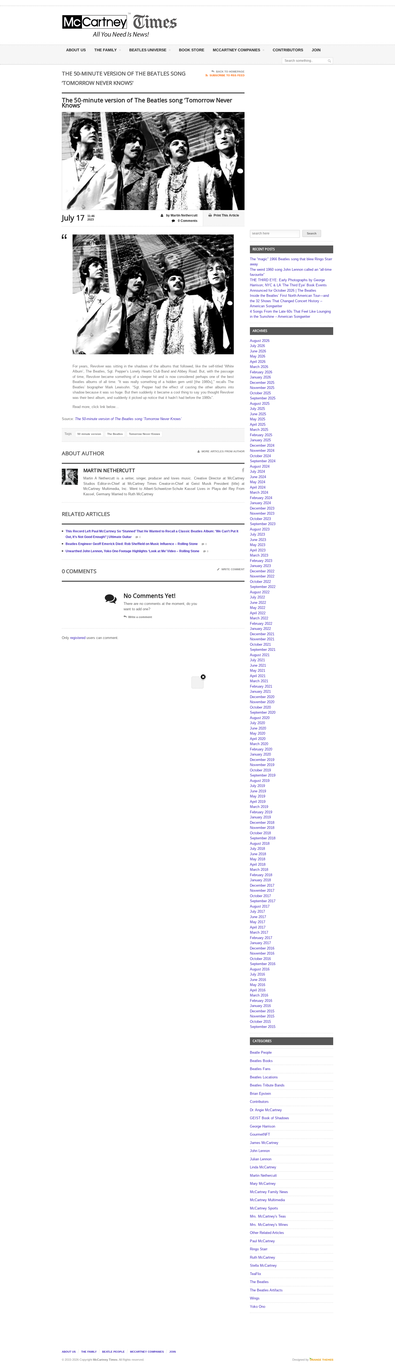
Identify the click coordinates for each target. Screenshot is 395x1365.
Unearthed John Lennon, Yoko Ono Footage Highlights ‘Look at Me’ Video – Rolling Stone (132, 551)
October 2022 (260, 582)
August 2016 (260, 969)
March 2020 (259, 744)
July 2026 (257, 346)
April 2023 (257, 550)
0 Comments (187, 221)
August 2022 (260, 592)
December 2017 (262, 885)
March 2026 (259, 367)
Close (203, 677)
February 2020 (261, 749)
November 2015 (262, 1016)
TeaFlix (255, 1274)
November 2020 (262, 702)
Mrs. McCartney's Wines (269, 1225)
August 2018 (260, 844)
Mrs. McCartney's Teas (268, 1216)
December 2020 (262, 697)
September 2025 (262, 398)
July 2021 (257, 660)
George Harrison (262, 1126)
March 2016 (259, 995)
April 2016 (257, 990)
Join (316, 50)
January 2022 (260, 629)
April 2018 (257, 864)
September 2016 (262, 964)
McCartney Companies (147, 1351)
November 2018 (262, 828)
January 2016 (260, 1006)
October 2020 (260, 707)
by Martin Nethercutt (181, 215)
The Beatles (115, 433)
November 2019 (262, 765)
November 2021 (262, 639)
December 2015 (262, 1011)
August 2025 (260, 404)
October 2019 (260, 770)
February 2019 (261, 812)
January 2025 (260, 440)
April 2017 (257, 927)
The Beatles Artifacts (266, 1290)
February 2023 (261, 561)
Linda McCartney (263, 1167)
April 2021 (257, 676)
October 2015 (260, 1022)
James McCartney (264, 1143)
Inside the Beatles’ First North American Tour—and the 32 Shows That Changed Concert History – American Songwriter (289, 301)
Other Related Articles (267, 1233)
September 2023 (262, 524)
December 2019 (262, 760)
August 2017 (260, 906)
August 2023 (260, 529)
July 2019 (257, 786)
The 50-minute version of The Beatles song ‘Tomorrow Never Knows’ (128, 419)
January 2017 (260, 943)
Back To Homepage (230, 71)
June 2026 (258, 351)
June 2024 (258, 477)
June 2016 (258, 980)
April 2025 (257, 424)
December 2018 (262, 823)
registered (78, 638)
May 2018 (257, 859)
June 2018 (258, 854)
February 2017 (261, 938)
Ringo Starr (258, 1249)
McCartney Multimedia (267, 1200)
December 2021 (262, 634)
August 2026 (260, 341)
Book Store (191, 50)
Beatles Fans (260, 1069)
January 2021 (260, 691)
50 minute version (89, 433)
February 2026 (261, 372)
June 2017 (258, 917)
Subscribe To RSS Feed (227, 75)
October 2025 (260, 393)
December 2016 (262, 948)
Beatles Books (261, 1061)
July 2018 (257, 849)
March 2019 (259, 807)
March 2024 (259, 492)
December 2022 (262, 571)
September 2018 (262, 838)
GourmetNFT (260, 1134)
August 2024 (260, 466)
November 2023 (262, 513)
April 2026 (257, 362)
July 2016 (257, 974)
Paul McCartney (262, 1241)
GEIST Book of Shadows (269, 1118)
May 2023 (257, 545)
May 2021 (257, 671)
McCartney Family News (269, 1192)
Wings (255, 1298)
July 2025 (257, 409)
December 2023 (262, 508)
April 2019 (257, 802)
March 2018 (259, 870)
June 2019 (258, 791)
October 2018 (260, 833)
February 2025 (261, 435)
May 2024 (257, 482)
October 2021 (260, 644)
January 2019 (260, 817)
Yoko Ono (257, 1307)
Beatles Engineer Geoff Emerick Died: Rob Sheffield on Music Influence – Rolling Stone (132, 544)
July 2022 (257, 597)
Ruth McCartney (262, 1257)
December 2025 (262, 383)
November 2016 (262, 953)
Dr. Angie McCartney (266, 1110)
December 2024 (262, 445)
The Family (105, 50)
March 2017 (259, 932)
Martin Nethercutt (263, 1175)
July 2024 (257, 472)
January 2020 (260, 754)
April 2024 (257, 487)
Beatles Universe (147, 50)
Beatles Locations (264, 1077)
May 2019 (257, 796)
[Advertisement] (250, 25)
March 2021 (259, 681)
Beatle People (261, 1052)
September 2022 (262, 587)
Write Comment (233, 569)
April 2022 (257, 613)
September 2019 (262, 775)
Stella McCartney (263, 1265)
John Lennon (260, 1151)
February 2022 (261, 624)
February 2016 (261, 1001)
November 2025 (262, 388)
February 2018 (261, 875)
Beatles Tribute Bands (267, 1085)
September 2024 (262, 461)
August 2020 (260, 718)
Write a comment (140, 617)
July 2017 (257, 911)
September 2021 (262, 650)
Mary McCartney (263, 1184)
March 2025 (259, 430)
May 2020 (257, 733)
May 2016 (257, 985)
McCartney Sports (264, 1208)
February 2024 (261, 498)
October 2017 (260, 896)
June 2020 (258, 728)
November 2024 (262, 451)
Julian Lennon (260, 1159)
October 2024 (260, 456)
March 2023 (259, 555)
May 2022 (257, 608)
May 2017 (257, 922)
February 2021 (261, 686)
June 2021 (258, 665)
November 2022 (262, 576)
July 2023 (257, 534)
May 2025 (257, 419)
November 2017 (262, 891)
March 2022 (259, 618)
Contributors (288, 50)
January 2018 (260, 880)
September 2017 (262, 901)
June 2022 (258, 603)
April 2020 (257, 739)
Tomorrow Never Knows (144, 433)
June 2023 (258, 540)
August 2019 (260, 781)
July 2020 (257, 723)
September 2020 (262, 712)
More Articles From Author (223, 451)
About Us (76, 50)
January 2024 (260, 503)
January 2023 (260, 566)
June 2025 (258, 414)
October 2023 (260, 519)
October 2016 (260, 959)
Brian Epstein (260, 1094)
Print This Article (226, 215)
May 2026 (257, 356)
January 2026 (260, 377)
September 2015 (262, 1027)
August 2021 (260, 655)
